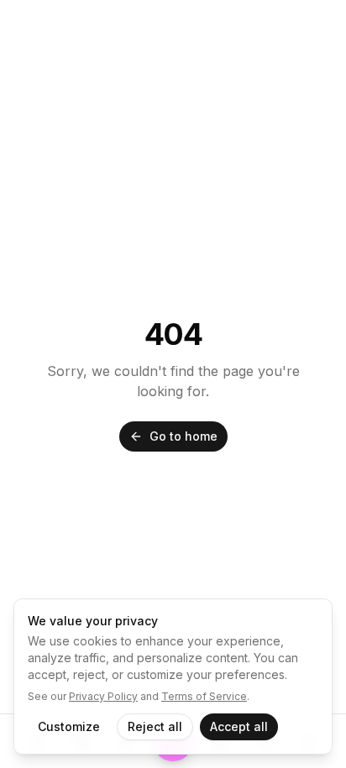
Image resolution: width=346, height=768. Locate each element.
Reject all (155, 726)
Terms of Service (204, 696)
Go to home (183, 436)
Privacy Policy (103, 696)
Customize (69, 726)
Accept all (239, 726)
